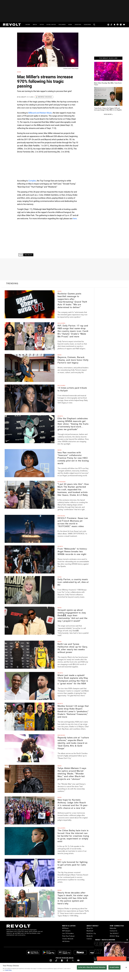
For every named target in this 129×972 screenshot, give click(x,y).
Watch (35, 24)
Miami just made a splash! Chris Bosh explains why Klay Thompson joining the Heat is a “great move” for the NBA (73, 679)
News (70, 24)
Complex (32, 181)
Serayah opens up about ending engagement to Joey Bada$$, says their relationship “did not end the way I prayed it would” (72, 615)
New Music (61, 516)
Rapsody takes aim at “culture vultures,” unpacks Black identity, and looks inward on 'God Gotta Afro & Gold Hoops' (73, 743)
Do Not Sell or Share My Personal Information (91, 967)
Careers (89, 939)
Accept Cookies (114, 967)
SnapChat (114, 24)
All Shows (65, 928)
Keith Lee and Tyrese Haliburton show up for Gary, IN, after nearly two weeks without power (73, 648)
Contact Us (113, 931)
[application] (111, 951)
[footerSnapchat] (62, 961)
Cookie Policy (8, 970)
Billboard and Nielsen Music (40, 113)
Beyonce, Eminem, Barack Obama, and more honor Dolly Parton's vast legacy (73, 360)
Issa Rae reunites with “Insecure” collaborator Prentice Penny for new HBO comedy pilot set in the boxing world (73, 458)
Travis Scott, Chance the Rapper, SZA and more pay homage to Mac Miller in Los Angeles (108, 109)
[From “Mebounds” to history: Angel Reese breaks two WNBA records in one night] (29, 559)
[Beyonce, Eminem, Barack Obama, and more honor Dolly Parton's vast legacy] (29, 368)
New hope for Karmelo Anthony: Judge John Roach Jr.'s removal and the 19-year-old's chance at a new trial (73, 803)
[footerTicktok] (56, 961)
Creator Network (67, 939)
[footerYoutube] (78, 961)
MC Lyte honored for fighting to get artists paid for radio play (73, 865)
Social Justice (51, 24)
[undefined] (108, 71)
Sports (60, 416)
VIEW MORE (108, 114)
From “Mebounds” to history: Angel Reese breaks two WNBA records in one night (72, 551)
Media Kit (90, 936)
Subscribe (87, 24)
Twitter (121, 24)
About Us (90, 928)
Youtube (124, 24)
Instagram (108, 24)
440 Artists (66, 941)
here (75, 218)
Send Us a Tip (91, 933)
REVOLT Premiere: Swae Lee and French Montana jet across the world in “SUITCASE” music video (73, 522)
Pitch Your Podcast (68, 936)
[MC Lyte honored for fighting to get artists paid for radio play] (29, 873)
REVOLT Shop (114, 936)
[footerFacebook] (67, 961)
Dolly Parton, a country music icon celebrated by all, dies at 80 (73, 582)
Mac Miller (28, 255)
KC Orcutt (22, 97)
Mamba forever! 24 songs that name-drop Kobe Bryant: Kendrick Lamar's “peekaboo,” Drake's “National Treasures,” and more (73, 711)
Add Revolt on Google (45, 96)
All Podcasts (66, 931)
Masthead (90, 931)
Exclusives (62, 24)
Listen (42, 24)
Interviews (62, 482)
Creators (78, 24)
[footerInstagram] (51, 961)
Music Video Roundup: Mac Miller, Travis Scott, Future (108, 84)
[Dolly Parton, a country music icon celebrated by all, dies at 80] (29, 590)
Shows (28, 24)
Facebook (117, 24)
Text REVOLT (114, 933)
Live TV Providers (68, 933)
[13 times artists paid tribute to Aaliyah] (29, 399)
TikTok (111, 24)
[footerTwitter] (73, 961)
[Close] (126, 967)
